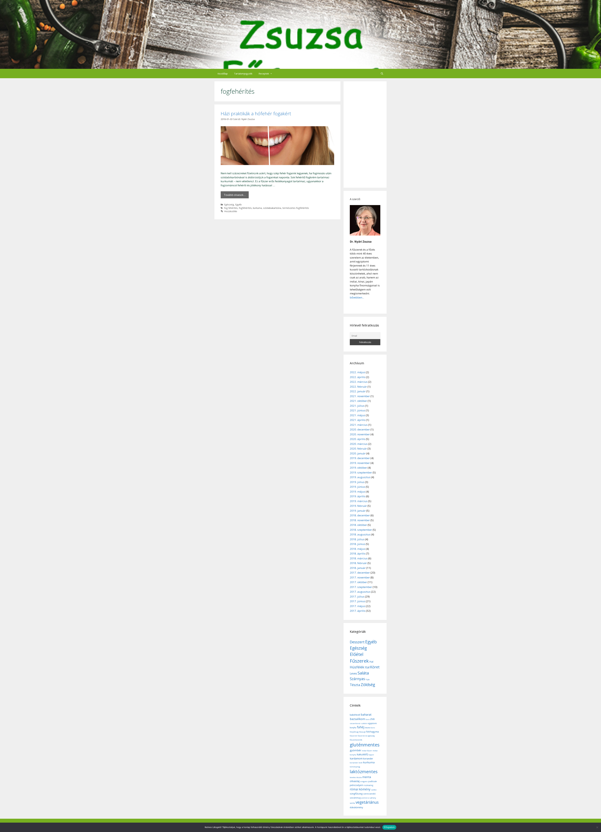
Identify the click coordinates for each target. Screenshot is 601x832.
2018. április (357, 553)
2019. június (357, 487)
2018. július (357, 539)
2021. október (358, 401)
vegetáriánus (367, 802)
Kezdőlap (223, 73)
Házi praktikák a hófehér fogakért (256, 113)
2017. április (357, 611)
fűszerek (353, 736)
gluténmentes (365, 745)
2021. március (358, 425)
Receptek (264, 73)
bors (367, 719)
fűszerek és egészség (366, 736)
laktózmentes (364, 771)
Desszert (357, 641)
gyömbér (355, 750)
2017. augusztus (360, 591)
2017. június (357, 601)
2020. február (358, 448)
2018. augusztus (360, 534)
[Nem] (597, 827)
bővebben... (357, 297)
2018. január (358, 568)
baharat (366, 714)
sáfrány (373, 798)
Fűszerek (359, 661)
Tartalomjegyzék (243, 73)
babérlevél (355, 714)
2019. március (358, 501)
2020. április (357, 439)
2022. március (358, 382)
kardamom (356, 758)
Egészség (229, 204)
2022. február (358, 386)
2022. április (357, 377)
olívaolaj (355, 781)
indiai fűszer (367, 751)
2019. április (357, 496)
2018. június (357, 544)
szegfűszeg (356, 793)
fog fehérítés (231, 207)
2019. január (358, 510)
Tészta (355, 684)
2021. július (357, 405)
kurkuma (257, 207)
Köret (375, 666)
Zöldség (368, 684)
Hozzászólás (230, 211)
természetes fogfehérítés (295, 207)
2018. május (357, 549)
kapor (371, 754)
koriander (368, 758)
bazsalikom (357, 719)
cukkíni (364, 723)
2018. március (358, 558)
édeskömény (356, 807)
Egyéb (238, 204)
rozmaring (368, 785)
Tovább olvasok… (235, 195)
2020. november (360, 434)
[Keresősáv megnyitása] (382, 73)
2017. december (360, 572)
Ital (367, 667)
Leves (353, 673)
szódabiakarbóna (272, 207)
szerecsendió (369, 793)
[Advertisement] (365, 134)
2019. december (360, 458)
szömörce (365, 798)
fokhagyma (372, 731)
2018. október (358, 525)
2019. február (358, 506)
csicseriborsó (355, 723)
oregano (364, 781)
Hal (371, 661)
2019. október (358, 467)
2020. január (358, 453)
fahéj (360, 727)
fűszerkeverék (356, 740)
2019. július (357, 482)
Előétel (356, 654)
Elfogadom (389, 827)
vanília (352, 803)
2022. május (357, 372)
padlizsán (372, 781)
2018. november (360, 520)
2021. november (360, 396)
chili (372, 719)
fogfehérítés (245, 207)
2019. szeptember (361, 472)
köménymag (355, 767)
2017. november (360, 577)
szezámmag (355, 797)
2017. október (358, 582)
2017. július (357, 596)
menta (366, 777)
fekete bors (370, 727)
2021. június (357, 410)
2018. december (360, 515)
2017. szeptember (361, 587)
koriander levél (356, 763)
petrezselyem (356, 785)
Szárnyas (357, 678)
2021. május (357, 415)
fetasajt (362, 732)
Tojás (368, 679)
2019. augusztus (360, 477)
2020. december (360, 429)
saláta (373, 790)
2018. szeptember (361, 530)
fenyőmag (354, 732)
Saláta (363, 673)
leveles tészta (356, 777)
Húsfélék (357, 667)
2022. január (358, 391)
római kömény (360, 789)
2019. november (360, 463)
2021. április (357, 420)
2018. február (358, 563)
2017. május (357, 606)
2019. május (357, 491)
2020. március (358, 444)
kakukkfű (362, 754)
